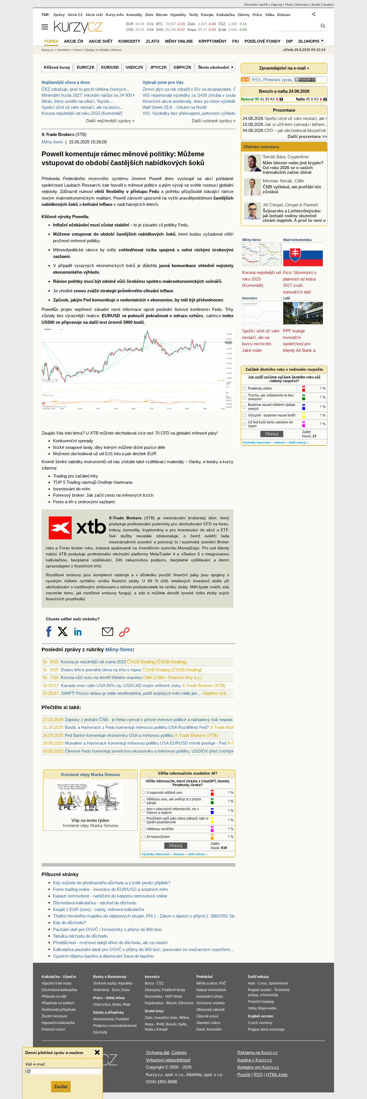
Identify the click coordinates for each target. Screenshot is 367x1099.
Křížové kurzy (57, 67)
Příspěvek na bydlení (58, 1003)
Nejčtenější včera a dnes (66, 82)
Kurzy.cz (48, 50)
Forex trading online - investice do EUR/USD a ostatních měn (110, 889)
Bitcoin (161, 15)
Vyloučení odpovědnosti (168, 1059)
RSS (256, 79)
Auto (251, 983)
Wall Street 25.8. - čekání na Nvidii (174, 107)
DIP (289, 41)
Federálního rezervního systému (95, 178)
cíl (161, 224)
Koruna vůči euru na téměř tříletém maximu (101, 677)
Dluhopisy (310, 41)
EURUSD (111, 315)
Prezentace (284, 110)
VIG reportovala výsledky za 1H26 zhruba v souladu (191, 95)
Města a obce (206, 983)
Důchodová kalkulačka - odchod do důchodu (94, 902)
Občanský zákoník (210, 1010)
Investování (64, 488)
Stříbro (184, 1018)
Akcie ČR (73, 41)
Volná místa (115, 998)
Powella (80, 216)
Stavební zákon (208, 1023)
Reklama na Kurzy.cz (257, 1052)
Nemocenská (103, 1019)
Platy (126, 1005)
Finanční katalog (261, 1002)
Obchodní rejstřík (256, 4)
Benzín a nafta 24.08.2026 (284, 91)
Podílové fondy (262, 41)
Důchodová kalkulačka (59, 990)
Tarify (193, 15)
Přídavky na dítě (54, 997)
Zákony (244, 15)
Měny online (179, 41)
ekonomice (161, 299)
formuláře (214, 1029)
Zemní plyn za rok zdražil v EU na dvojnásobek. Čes (191, 89)
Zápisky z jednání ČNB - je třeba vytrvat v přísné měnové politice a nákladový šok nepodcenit (152, 719)
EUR (152, 453)
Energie (207, 15)
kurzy (228, 461)
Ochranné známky (210, 1003)
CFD (165, 433)
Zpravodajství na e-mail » (284, 68)
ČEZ (221, 24)
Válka (269, 15)
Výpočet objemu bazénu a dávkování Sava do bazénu (103, 956)
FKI (235, 41)
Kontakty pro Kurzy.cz (258, 1067)
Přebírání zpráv (277, 79)
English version (260, 1016)
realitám (103, 198)
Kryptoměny (213, 41)
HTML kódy (277, 1074)
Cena (262, 983)
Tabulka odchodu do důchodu (80, 936)
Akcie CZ (75, 15)
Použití (243, 1074)
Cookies (179, 1052)
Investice (249, 298)
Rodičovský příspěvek (59, 1010)
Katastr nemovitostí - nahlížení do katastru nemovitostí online (110, 895)
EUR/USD (110, 67)
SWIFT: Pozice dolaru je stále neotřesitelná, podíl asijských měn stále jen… (131, 693)
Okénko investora (261, 146)
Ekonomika (153, 997)
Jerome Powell (146, 178)
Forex (58, 501)
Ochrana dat (157, 1052)
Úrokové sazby (104, 983)
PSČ (222, 983)
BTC (159, 24)
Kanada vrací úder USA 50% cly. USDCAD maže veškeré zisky (121, 685)
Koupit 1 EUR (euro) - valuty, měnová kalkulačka (98, 909)
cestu (110, 495)
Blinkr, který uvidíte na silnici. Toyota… (77, 101)
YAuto (289, 4)
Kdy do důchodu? (69, 922)
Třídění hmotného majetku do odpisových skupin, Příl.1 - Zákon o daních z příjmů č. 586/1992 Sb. (144, 915)
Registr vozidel (259, 990)
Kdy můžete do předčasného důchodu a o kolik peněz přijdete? (111, 882)
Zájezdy (276, 4)
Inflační (60, 224)
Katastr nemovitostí (211, 990)
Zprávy (59, 15)
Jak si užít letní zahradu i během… (296, 124)
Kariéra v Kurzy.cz (254, 1059)
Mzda (116, 1005)
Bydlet (316, 4)
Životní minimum (54, 1016)
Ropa (192, 30)
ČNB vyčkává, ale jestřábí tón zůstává (292, 189)
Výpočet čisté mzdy (56, 983)
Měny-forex (52, 141)
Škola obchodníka (216, 67)
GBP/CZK (182, 67)
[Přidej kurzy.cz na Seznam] (305, 79)
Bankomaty (117, 977)
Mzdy (178, 997)
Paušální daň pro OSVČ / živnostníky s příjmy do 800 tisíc (107, 929)
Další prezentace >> (307, 136)
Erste (222, 30)
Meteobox (302, 4)
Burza (149, 983)
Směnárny (101, 990)
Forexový (62, 495)
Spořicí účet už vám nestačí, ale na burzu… (83, 107)
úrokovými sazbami (96, 501)
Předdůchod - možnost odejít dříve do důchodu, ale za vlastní (110, 942)
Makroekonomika (297, 240)
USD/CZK (134, 67)
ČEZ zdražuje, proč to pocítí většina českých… (86, 89)
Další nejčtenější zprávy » (110, 120)
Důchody (100, 1032)
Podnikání (204, 977)
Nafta (300, 99)
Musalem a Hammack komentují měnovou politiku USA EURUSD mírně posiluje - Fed (145, 743)
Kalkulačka (225, 15)
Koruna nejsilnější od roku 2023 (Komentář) (82, 113)
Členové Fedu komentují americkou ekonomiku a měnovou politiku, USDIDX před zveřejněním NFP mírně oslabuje (172, 751)
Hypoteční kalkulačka (58, 1023)
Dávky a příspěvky (108, 1013)
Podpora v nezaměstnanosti (115, 1026)
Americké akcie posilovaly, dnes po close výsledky (190, 101)
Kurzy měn (115, 15)
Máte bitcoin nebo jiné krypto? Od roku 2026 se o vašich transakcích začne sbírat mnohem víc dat (284, 169)
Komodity (134, 15)
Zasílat (60, 1086)
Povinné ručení (53, 1029)
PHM (160, 1024)
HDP (168, 997)
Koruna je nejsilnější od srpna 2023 (93, 661)
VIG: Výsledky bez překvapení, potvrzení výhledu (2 (191, 113)
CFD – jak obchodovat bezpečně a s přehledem (309, 130)
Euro (116, 990)
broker (78, 495)
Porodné (122, 1019)
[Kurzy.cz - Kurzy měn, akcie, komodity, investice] (78, 31)
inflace (105, 204)
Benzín (171, 1024)
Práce (257, 15)
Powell (119, 198)
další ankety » (198, 854)
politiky (170, 224)
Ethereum (186, 1003)
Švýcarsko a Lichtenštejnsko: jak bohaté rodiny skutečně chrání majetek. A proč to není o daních (285, 218)
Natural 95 (250, 99)
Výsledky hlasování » (157, 854)
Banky (98, 977)
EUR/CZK (86, 67)
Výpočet (69, 977)
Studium (328, 4)
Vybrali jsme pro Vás (163, 82)
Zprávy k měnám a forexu (103, 50)
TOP (57, 482)
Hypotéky (178, 15)
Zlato (191, 24)
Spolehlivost (278, 983)
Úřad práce (102, 1005)
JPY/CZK (158, 67)
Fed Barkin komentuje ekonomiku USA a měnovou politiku (119, 735)
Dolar (125, 990)
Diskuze (283, 15)
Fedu (154, 191)
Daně (200, 1029)
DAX (159, 30)
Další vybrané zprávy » (213, 120)
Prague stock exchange (266, 1029)
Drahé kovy (154, 1011)
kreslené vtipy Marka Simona (90, 823)
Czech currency (260, 1023)
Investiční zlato (165, 1018)
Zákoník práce (207, 1016)
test (103, 322)
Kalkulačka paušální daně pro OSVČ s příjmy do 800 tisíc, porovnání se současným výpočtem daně (144, 949)
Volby (252, 1008)
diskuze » (180, 854)
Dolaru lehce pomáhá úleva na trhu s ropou (101, 669)
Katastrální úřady (209, 997)
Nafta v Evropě (156, 1029)
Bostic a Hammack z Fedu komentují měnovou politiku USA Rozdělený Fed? (137, 727)
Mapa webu (267, 1008)
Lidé (286, 298)
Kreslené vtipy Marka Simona (90, 774)
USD (130, 30)
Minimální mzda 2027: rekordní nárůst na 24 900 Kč (90, 95)
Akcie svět (94, 15)
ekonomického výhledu (76, 272)
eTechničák (269, 995)
